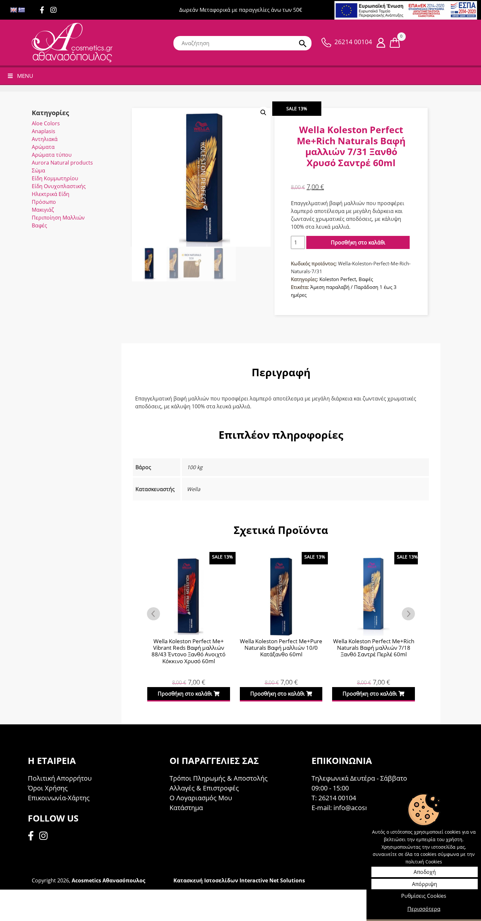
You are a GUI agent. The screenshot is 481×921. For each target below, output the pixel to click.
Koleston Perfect (337, 279)
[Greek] (21, 10)
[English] (13, 10)
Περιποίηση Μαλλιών (58, 217)
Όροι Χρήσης (48, 788)
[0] (395, 42)
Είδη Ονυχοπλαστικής (59, 186)
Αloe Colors (46, 123)
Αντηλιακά (45, 139)
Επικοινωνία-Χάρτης (59, 797)
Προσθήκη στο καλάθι (358, 242)
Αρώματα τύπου (52, 154)
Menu (25, 76)
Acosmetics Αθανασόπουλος (108, 880)
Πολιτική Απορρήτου (60, 778)
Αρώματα (43, 147)
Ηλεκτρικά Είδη (50, 194)
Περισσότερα (423, 908)
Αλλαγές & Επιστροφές (204, 788)
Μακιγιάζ (43, 209)
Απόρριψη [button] (424, 884)
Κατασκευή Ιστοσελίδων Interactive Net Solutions (239, 880)
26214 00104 (353, 42)
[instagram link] (55, 10)
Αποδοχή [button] (425, 872)
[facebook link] (33, 836)
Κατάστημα (186, 807)
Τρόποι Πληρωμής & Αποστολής (218, 778)
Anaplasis (43, 131)
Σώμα (38, 170)
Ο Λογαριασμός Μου (200, 797)
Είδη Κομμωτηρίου (55, 178)
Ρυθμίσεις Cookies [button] (423, 895)
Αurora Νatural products (62, 162)
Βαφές (39, 225)
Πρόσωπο (44, 201)
